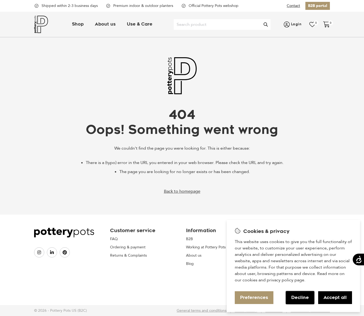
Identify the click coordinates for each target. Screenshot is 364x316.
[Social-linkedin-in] (52, 252)
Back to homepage (182, 191)
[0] (312, 24)
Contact (293, 5)
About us (105, 24)
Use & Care (139, 24)
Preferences (254, 297)
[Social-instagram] (39, 252)
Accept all (335, 297)
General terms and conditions (202, 310)
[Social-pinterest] (65, 252)
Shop (78, 24)
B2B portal (317, 5)
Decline (300, 297)
